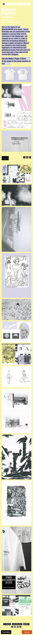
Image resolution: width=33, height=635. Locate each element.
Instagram (15, 627)
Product (9, 20)
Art (3, 20)
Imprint (26, 624)
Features (6, 632)
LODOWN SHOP (17, 624)
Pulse (26, 632)
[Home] (16, 4)
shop (7, 63)
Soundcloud (20, 627)
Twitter (27, 157)
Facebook (24, 157)
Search (8, 624)
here (28, 58)
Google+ (30, 157)
